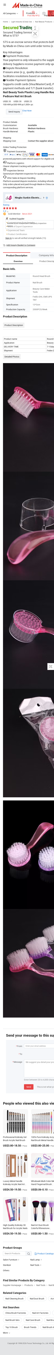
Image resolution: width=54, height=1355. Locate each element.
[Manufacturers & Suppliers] (27, 5)
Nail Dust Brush (37, 1298)
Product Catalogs (45, 1253)
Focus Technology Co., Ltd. (38, 1343)
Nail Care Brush (33, 1320)
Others (6, 1270)
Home (5, 21)
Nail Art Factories (40, 1312)
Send (28, 1086)
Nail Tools (34, 1265)
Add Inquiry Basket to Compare (20, 245)
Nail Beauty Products (43, 21)
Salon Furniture (10, 1259)
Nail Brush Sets (12, 1320)
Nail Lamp (35, 1259)
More (5, 1332)
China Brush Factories (15, 1312)
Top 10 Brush (11, 1327)
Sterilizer (7, 1265)
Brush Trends (30, 1327)
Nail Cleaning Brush (14, 1298)
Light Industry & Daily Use (21, 21)
